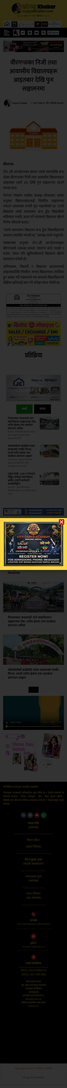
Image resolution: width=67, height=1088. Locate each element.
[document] (33, 544)
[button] (61, 522)
